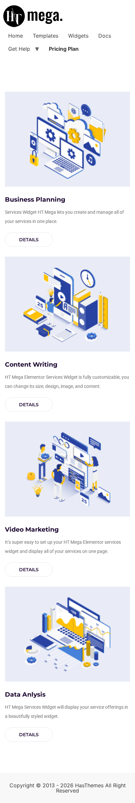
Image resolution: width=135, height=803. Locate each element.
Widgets (78, 35)
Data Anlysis (25, 694)
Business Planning (35, 199)
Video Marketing (32, 529)
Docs (104, 35)
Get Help (19, 49)
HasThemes (89, 785)
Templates (45, 35)
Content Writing (31, 364)
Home (15, 35)
